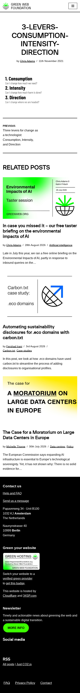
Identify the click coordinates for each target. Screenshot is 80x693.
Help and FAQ (12, 493)
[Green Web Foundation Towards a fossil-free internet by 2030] (17, 6)
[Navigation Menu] (72, 6)
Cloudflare (10, 595)
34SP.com (29, 595)
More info (16, 627)
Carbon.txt (9, 350)
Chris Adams (27, 61)
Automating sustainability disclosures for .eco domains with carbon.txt (36, 332)
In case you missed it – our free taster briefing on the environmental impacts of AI (40, 231)
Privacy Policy (25, 683)
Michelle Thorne (15, 446)
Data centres (57, 446)
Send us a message (16, 500)
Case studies (24, 350)
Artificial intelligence (60, 245)
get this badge (15, 583)
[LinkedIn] (5, 647)
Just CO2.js (24, 664)
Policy (70, 446)
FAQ (7, 683)
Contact (46, 683)
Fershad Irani (14, 346)
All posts (8, 664)
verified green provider (17, 578)
